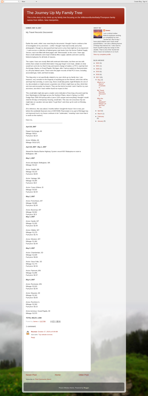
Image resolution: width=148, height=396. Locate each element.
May (99, 80)
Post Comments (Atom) (43, 379)
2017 (98, 77)
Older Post (84, 375)
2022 (98, 63)
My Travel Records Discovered (101, 93)
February (101, 116)
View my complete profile (102, 54)
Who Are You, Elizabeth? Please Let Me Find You (101, 103)
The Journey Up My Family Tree (54, 12)
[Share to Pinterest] (60, 321)
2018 (98, 74)
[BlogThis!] (53, 321)
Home (58, 375)
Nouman (34, 331)
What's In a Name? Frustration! (101, 84)
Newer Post (31, 375)
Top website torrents (45, 334)
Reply (33, 337)
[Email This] (51, 321)
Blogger (86, 388)
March (100, 113)
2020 (98, 69)
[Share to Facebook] (57, 321)
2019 (98, 71)
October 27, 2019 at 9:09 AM (48, 331)
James (107, 30)
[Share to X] (55, 321)
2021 (98, 66)
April (99, 111)
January (101, 121)
